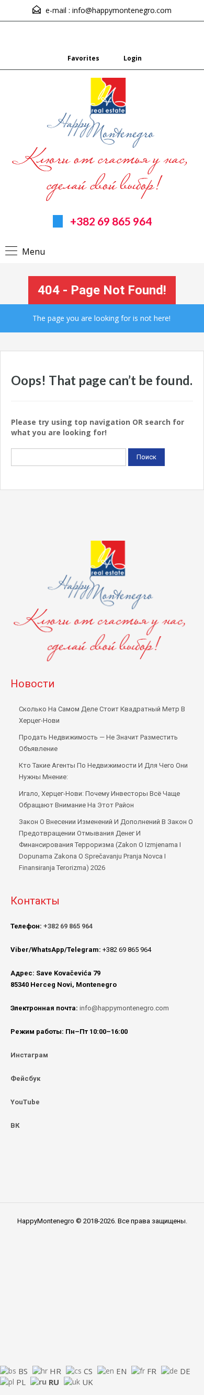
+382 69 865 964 (111, 221)
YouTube (25, 1102)
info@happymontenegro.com (122, 10)
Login (132, 58)
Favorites (83, 58)
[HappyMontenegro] (102, 141)
